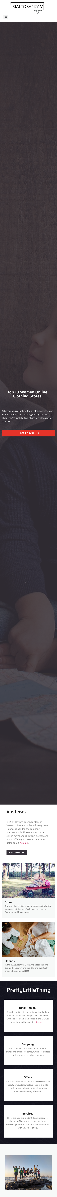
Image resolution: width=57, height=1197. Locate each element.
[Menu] (5, 17)
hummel (24, 842)
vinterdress (38, 1022)
